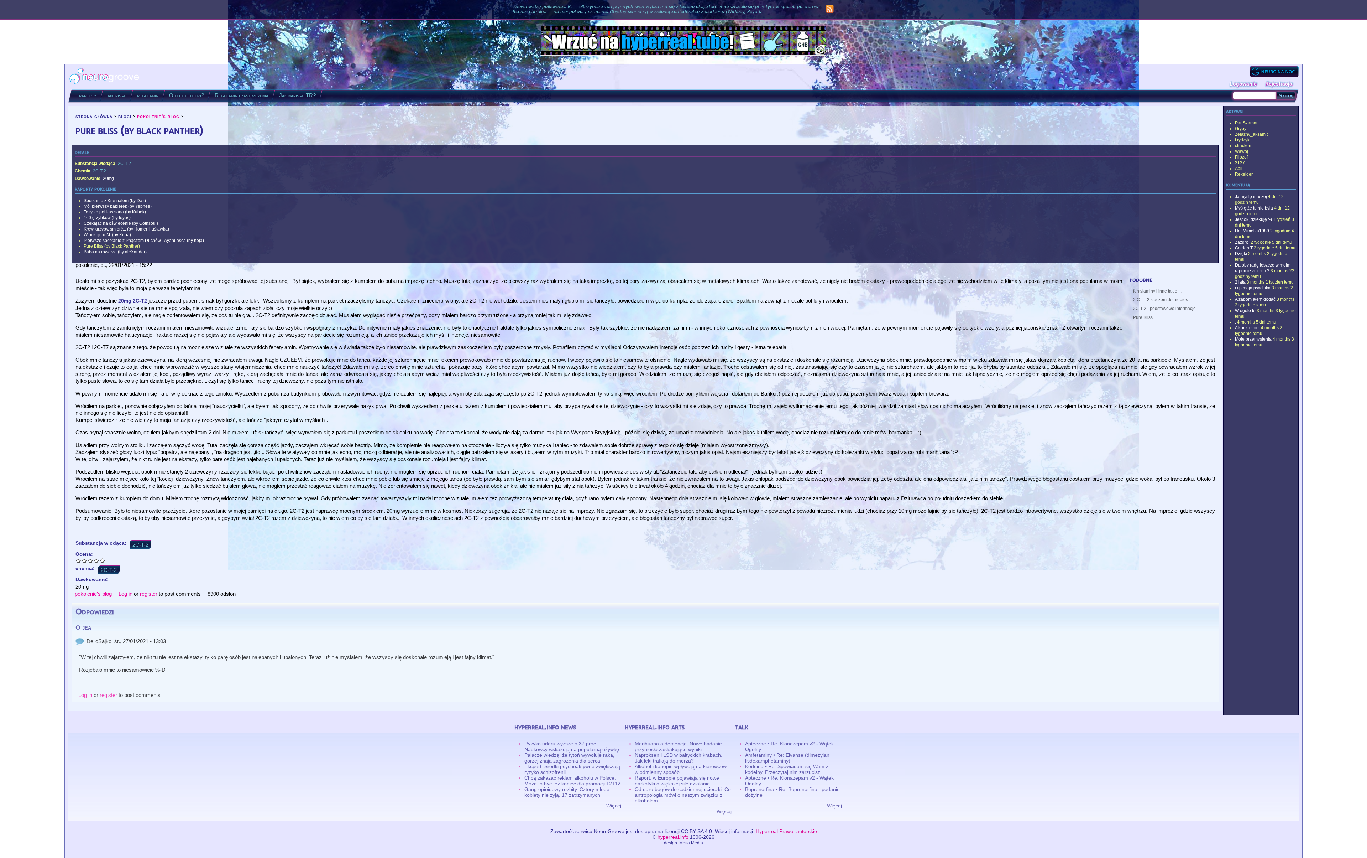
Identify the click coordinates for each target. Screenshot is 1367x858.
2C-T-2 (124, 163)
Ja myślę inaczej (1251, 196)
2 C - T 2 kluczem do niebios (1160, 299)
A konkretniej (1247, 327)
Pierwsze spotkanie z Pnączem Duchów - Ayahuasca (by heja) (144, 240)
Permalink (79, 641)
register (148, 594)
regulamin (147, 95)
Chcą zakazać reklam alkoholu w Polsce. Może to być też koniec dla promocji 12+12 (572, 780)
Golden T (1244, 247)
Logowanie (1243, 84)
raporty (87, 95)
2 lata (1240, 282)
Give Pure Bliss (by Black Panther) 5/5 (103, 560)
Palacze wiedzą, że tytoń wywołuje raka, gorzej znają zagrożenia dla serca (569, 758)
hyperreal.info (673, 837)
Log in (125, 594)
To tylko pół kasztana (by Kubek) (115, 212)
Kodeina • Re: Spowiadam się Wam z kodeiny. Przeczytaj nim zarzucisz (786, 769)
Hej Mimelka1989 (1252, 230)
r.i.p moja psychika (1253, 287)
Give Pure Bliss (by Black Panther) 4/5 (97, 560)
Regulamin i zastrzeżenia (241, 95)
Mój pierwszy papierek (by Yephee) (118, 206)
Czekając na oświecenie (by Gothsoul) (121, 223)
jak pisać (116, 95)
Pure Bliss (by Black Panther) (112, 246)
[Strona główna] (104, 76)
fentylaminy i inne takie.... (1157, 291)
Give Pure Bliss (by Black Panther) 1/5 (78, 560)
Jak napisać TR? (297, 95)
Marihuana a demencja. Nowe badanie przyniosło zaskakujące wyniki (678, 746)
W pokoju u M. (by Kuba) (107, 234)
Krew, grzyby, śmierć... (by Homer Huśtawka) (126, 229)
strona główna (93, 116)
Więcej (613, 805)
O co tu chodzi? (186, 95)
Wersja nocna (1274, 71)
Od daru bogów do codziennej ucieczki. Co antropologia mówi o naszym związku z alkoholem (683, 794)
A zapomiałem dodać (1255, 299)
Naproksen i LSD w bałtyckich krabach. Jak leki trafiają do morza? (678, 758)
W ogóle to (1245, 310)
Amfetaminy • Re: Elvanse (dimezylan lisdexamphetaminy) (787, 758)
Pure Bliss (1143, 317)
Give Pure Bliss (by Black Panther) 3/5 (91, 560)
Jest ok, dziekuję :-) (1253, 219)
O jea (83, 627)
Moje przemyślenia (1253, 339)
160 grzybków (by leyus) (107, 217)
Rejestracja (1278, 84)
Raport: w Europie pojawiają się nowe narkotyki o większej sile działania (677, 780)
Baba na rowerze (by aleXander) (115, 251)
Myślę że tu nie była (1254, 208)
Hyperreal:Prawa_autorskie (786, 831)
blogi (124, 116)
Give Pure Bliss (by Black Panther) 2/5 (85, 560)
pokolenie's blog (158, 116)
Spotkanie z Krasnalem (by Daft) (115, 200)
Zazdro (1242, 242)
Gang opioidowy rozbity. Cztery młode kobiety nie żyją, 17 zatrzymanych (566, 792)
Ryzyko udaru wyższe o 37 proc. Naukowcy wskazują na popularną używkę (571, 746)
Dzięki (1241, 253)
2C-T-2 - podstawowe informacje (1164, 308)
